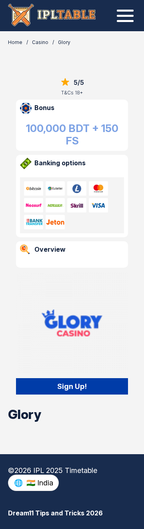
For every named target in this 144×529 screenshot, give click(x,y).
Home (15, 42)
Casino (40, 42)
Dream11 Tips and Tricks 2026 (55, 513)
